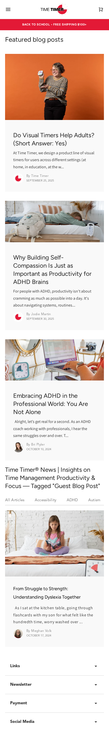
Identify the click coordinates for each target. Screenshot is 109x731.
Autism (94, 500)
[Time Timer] (54, 9)
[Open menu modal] (8, 9)
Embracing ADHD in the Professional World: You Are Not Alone (50, 404)
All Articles (15, 500)
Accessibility (46, 500)
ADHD (72, 500)
